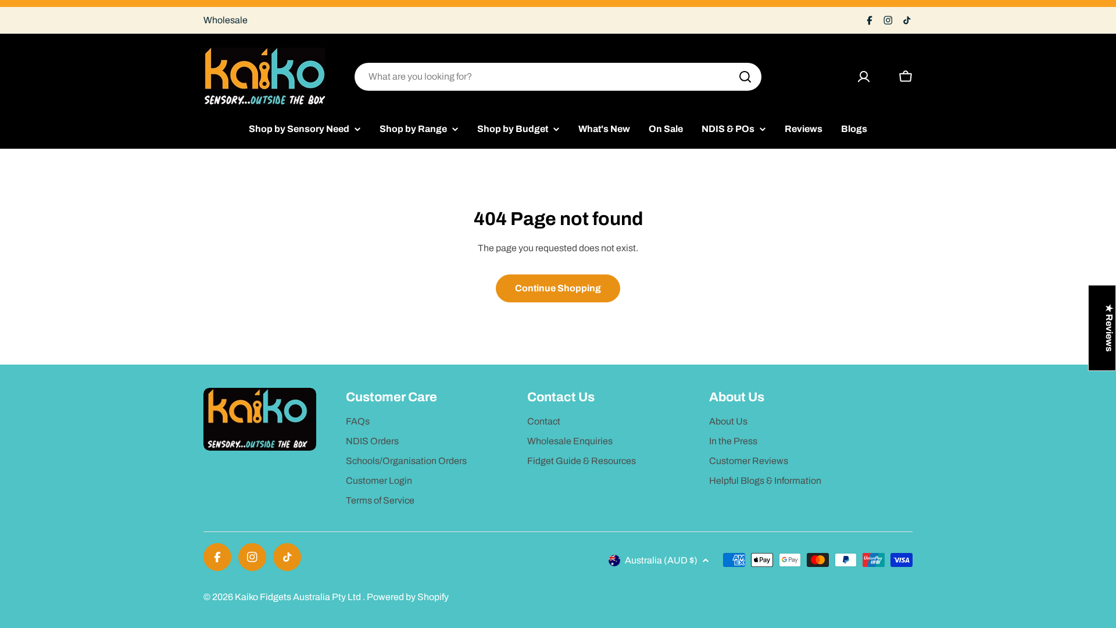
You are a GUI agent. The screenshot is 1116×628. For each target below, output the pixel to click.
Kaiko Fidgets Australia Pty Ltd (299, 597)
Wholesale (225, 20)
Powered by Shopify (408, 597)
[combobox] (558, 77)
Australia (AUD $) (661, 560)
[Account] (864, 77)
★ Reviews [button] (1109, 328)
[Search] (745, 77)
